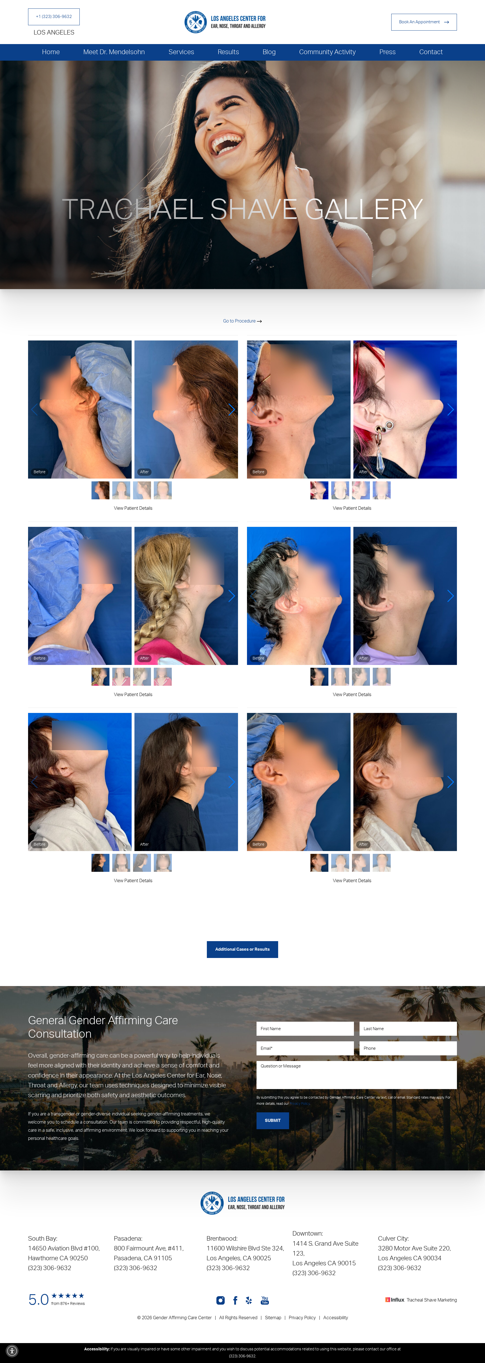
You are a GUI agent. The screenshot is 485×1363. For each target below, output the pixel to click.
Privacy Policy (300, 1103)
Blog (269, 52)
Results (228, 52)
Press (387, 52)
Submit (273, 1121)
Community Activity (327, 52)
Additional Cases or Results (242, 949)
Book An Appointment (419, 22)
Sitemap (273, 1318)
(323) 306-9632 (49, 1268)
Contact (431, 52)
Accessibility (335, 1318)
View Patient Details (133, 508)
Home (51, 52)
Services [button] (181, 52)
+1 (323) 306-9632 (54, 17)
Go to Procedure (240, 321)
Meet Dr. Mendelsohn (114, 52)
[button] (34, 409)
